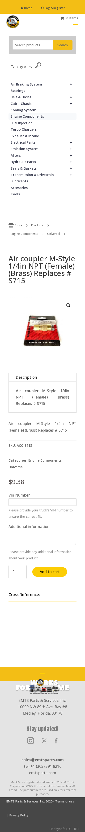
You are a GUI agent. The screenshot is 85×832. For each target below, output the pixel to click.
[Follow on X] (44, 741)
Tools (15, 194)
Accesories (19, 187)
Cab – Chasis (41, 103)
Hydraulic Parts (41, 162)
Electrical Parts (41, 142)
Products (37, 225)
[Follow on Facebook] (56, 741)
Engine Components (27, 116)
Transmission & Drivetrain (41, 175)
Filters (41, 155)
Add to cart (50, 571)
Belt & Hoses (41, 97)
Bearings (18, 90)
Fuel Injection (22, 123)
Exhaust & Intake (25, 136)
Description (26, 377)
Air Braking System (41, 84)
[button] (68, 305)
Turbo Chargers (24, 129)
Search (62, 45)
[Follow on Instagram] (30, 741)
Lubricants (19, 181)
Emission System (41, 149)
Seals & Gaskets (41, 168)
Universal (53, 234)
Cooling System (23, 110)
